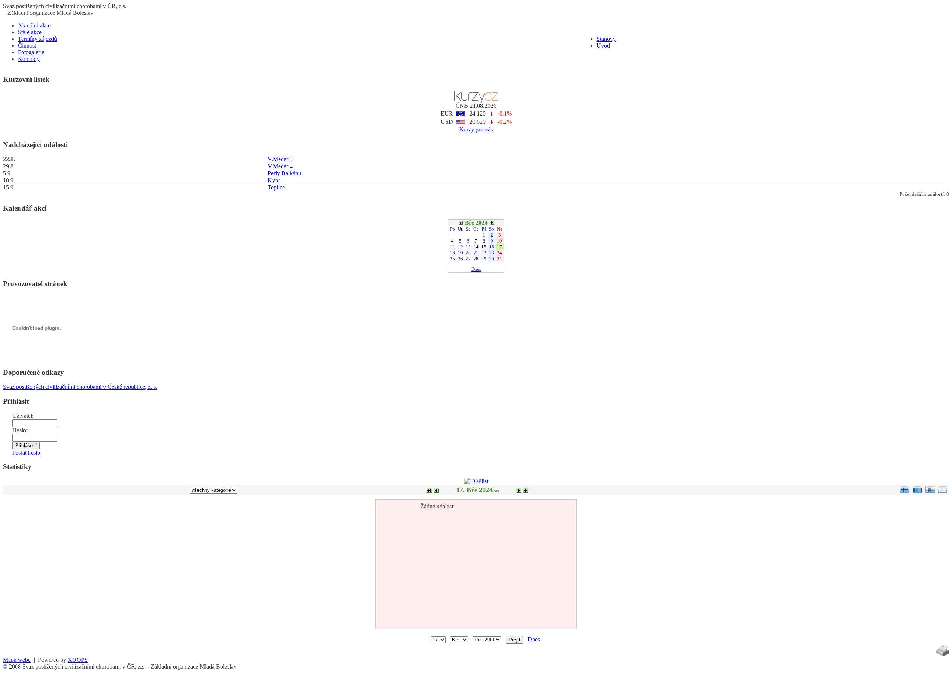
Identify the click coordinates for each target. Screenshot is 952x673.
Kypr (274, 180)
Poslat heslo (26, 452)
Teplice (276, 187)
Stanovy (606, 39)
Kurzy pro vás (476, 129)
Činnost (27, 45)
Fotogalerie (31, 52)
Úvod (603, 45)
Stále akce (30, 32)
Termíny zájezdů (37, 39)
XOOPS (78, 660)
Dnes (476, 269)
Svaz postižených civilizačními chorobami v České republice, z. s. (80, 387)
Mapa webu (17, 660)
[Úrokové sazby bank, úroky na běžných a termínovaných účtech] (476, 100)
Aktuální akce (34, 25)
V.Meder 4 (280, 166)
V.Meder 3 (280, 159)
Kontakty (29, 59)
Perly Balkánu (284, 173)
